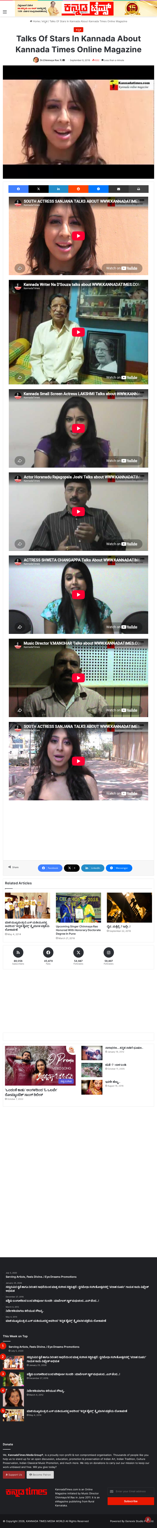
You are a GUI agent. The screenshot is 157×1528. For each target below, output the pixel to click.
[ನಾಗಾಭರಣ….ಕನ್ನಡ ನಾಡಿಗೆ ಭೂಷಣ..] (91, 1053)
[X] (39, 189)
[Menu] (5, 12)
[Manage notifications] (148, 1520)
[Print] (139, 189)
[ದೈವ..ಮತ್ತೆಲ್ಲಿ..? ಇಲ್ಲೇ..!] (129, 908)
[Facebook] (18, 189)
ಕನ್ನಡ (44, 21)
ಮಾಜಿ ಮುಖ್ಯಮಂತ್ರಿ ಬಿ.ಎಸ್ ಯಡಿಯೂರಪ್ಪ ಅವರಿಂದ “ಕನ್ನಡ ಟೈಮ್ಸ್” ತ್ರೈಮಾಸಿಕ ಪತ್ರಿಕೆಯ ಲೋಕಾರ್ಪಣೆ (27, 926)
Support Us (15, 1474)
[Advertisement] (78, 838)
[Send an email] (63, 60)
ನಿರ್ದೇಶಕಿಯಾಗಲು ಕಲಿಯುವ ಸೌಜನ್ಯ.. (46, 1390)
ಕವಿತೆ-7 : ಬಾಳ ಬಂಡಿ (115, 1064)
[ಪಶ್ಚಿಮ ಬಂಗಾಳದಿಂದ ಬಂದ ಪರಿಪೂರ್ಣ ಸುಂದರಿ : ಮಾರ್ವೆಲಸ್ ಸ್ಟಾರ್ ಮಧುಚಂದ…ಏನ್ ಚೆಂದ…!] (13, 1379)
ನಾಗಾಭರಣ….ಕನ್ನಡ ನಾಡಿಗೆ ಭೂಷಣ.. (124, 1047)
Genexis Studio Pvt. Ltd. (139, 1521)
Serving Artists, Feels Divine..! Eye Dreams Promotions (44, 1346)
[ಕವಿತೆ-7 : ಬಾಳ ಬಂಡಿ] (91, 1070)
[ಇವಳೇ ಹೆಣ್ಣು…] (91, 1087)
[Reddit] (78, 189)
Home (36, 21)
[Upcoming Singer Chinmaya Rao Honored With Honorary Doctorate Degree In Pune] (78, 908)
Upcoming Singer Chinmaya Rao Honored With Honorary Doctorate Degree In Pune (78, 930)
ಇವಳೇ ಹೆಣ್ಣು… (112, 1081)
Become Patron (41, 1474)
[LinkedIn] (58, 189)
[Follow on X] (61, 60)
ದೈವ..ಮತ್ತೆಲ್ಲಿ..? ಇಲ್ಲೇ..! (118, 926)
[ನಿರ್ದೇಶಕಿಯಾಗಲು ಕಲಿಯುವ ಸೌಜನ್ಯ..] (13, 1398)
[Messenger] (98, 189)
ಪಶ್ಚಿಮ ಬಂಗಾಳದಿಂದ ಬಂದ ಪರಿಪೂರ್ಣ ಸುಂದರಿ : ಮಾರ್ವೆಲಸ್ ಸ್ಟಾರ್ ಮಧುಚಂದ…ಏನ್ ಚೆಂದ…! (73, 1374)
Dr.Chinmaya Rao (49, 60)
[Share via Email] (119, 189)
